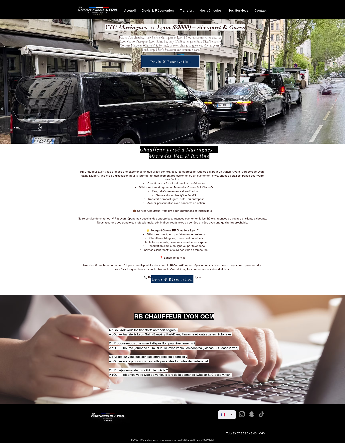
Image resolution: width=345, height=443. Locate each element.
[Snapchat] (252, 414)
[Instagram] (242, 414)
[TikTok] (261, 414)
